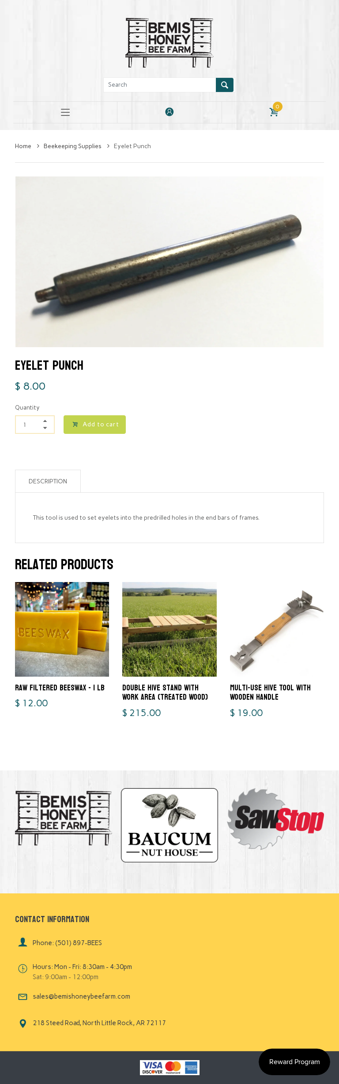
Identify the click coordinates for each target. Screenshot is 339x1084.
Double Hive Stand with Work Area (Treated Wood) (165, 693)
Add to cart (101, 424)
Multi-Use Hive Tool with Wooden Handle (270, 693)
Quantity (27, 407)
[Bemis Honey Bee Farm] (169, 41)
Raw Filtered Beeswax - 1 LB (60, 688)
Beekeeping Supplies (73, 146)
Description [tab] (48, 481)
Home (24, 146)
